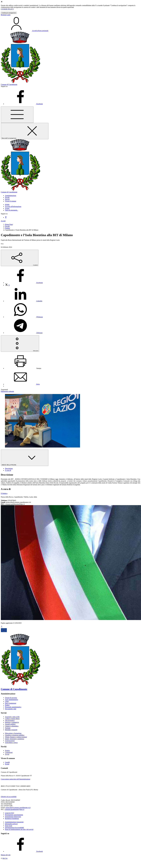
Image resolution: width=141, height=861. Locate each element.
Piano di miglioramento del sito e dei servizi (19, 829)
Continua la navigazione (9, 13)
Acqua (7, 208)
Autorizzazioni (10, 741)
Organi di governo (11, 698)
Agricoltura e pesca (11, 742)
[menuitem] (24, 283)
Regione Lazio (5, 15)
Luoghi (7, 762)
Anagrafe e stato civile (12, 717)
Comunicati (8, 752)
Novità (7, 226)
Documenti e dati (10, 709)
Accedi (3, 221)
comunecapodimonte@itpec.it (14, 809)
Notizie (7, 228)
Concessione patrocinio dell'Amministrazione (15, 779)
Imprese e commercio (12, 722)
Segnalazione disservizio (13, 817)
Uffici (7, 701)
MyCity (5, 858)
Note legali (8, 826)
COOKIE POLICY (7, 9)
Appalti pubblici (10, 724)
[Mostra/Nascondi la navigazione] (17, 114)
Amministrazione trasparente (14, 822)
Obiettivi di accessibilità (8, 797)
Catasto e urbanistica (11, 726)
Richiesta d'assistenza (12, 818)
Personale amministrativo (13, 707)
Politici (7, 705)
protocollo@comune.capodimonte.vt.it (17, 807)
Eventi (7, 764)
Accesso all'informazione (13, 206)
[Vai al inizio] (1, 627)
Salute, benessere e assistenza (14, 739)
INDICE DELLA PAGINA (9, 465)
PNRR (7, 205)
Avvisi (7, 754)
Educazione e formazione (13, 733)
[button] (10, 195)
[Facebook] (6, 217)
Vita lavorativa (9, 720)
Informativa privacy (11, 824)
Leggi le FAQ (9, 813)
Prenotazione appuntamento (14, 815)
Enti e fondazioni (10, 703)
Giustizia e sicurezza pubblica (14, 735)
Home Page (9, 224)
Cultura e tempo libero (12, 718)
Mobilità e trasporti (11, 730)
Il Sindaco (4, 493)
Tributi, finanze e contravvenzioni (16, 737)
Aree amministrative (11, 699)
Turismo (7, 728)
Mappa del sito (5, 855)
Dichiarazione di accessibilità (14, 827)
